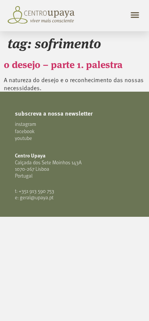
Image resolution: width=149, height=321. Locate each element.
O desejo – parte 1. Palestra (63, 64)
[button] (135, 15)
